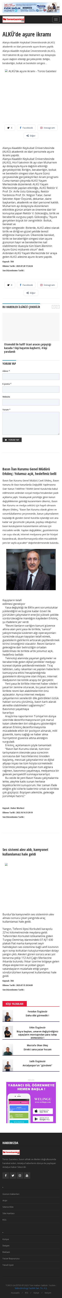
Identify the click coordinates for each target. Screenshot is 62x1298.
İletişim (5, 1245)
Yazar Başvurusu (11, 1258)
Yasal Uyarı (8, 1264)
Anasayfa (15, 1292)
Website (6, 396)
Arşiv (4, 1200)
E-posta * (6, 384)
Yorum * (6, 409)
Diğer (33, 135)
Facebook (28, 127)
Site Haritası (8, 1213)
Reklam (6, 1252)
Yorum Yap (13, 440)
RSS (4, 1219)
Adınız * (6, 371)
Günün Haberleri (10, 1194)
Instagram (49, 127)
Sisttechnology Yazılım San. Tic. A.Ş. (31, 1288)
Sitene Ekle (8, 1206)
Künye (5, 1239)
